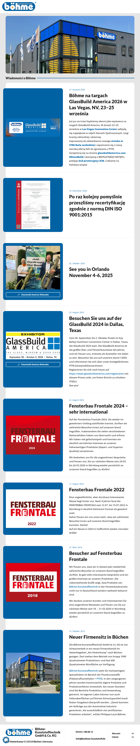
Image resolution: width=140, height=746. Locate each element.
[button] (6, 740)
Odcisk (115, 737)
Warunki (116, 733)
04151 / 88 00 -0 (84, 731)
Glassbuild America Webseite (35, 294)
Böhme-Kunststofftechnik (83, 670)
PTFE (99, 678)
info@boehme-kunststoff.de (90, 738)
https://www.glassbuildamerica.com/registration (96, 373)
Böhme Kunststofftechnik (83, 586)
